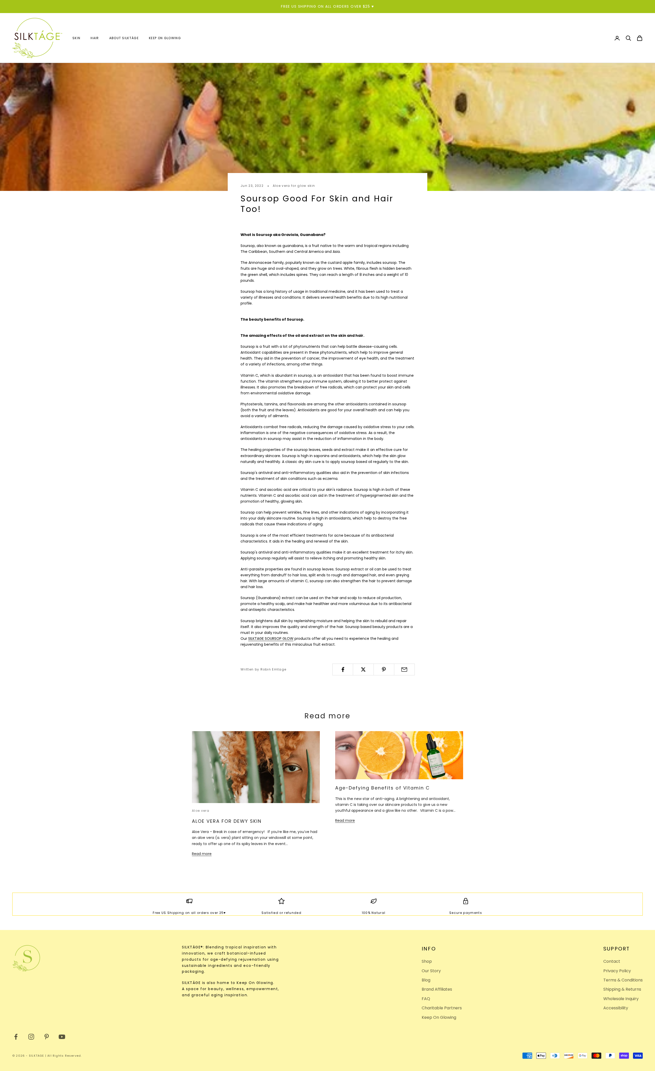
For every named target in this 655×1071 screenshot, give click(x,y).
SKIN (76, 38)
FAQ (426, 999)
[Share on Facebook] (343, 669)
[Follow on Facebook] (15, 1036)
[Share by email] (404, 669)
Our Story (431, 971)
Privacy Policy (617, 971)
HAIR (95, 38)
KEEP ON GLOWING (165, 38)
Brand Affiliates (437, 989)
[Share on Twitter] (363, 669)
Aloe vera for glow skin (294, 185)
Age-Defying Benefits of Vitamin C (382, 788)
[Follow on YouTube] (62, 1036)
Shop (427, 961)
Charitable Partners (442, 1008)
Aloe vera (200, 810)
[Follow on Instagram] (31, 1036)
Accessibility (615, 1008)
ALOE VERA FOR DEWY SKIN (226, 821)
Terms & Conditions (623, 980)
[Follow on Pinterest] (46, 1036)
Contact (611, 961)
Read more (202, 853)
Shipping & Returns (622, 989)
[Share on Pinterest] (384, 669)
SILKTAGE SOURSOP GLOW (270, 638)
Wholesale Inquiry (621, 999)
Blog (426, 980)
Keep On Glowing (439, 1017)
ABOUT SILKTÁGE (124, 38)
